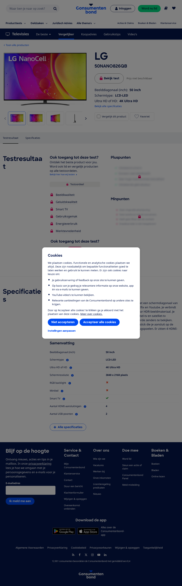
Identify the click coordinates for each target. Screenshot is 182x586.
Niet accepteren (63, 322)
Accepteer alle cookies (99, 322)
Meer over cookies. (91, 314)
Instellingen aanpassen (62, 330)
